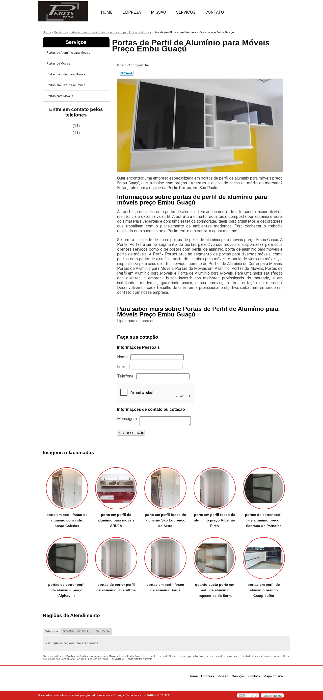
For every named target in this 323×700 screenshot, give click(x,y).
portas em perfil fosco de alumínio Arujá (165, 587)
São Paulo (103, 631)
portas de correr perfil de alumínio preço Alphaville (67, 590)
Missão (158, 12)
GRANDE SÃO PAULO (77, 631)
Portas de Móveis (58, 63)
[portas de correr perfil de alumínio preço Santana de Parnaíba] (264, 488)
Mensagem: (128, 418)
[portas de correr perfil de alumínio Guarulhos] (116, 558)
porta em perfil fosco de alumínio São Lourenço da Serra (165, 520)
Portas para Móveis (60, 96)
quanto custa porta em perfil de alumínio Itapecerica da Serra (214, 590)
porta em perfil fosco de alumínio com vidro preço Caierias (67, 520)
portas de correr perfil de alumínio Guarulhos (116, 587)
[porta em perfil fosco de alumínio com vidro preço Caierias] (67, 488)
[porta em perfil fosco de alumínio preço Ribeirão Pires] (215, 488)
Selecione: (52, 631)
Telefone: (126, 376)
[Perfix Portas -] (67, 10)
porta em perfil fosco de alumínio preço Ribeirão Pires (214, 520)
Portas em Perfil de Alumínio (66, 85)
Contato (214, 12)
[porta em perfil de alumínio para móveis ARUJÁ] (116, 488)
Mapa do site (273, 676)
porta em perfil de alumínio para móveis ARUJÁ (116, 520)
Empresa (131, 12)
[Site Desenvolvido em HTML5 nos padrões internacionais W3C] (248, 695)
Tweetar (126, 73)
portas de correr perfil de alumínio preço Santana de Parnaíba (263, 520)
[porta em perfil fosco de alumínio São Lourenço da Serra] (165, 488)
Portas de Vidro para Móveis (66, 74)
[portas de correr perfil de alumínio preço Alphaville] (67, 558)
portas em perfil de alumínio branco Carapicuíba (264, 590)
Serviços (185, 12)
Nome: (123, 357)
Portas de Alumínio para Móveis (68, 52)
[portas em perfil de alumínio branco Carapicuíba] (264, 558)
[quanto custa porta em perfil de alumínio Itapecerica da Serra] (215, 558)
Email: (123, 366)
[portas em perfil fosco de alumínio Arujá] (165, 558)
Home (106, 12)
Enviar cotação (131, 432)
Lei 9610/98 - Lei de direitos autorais (131, 659)
